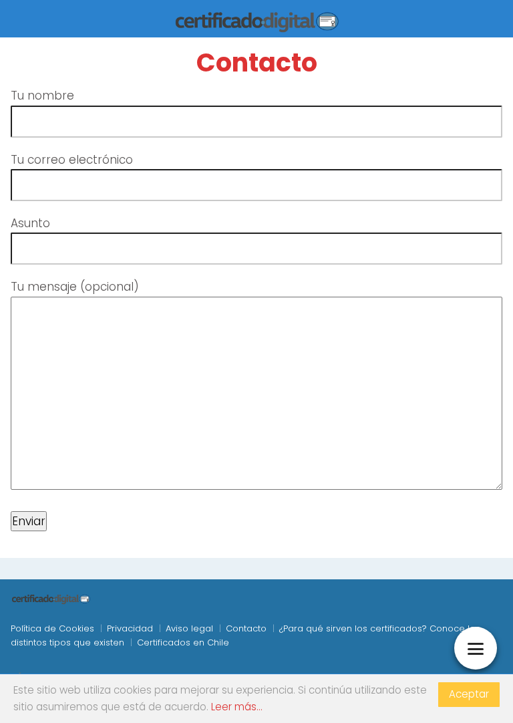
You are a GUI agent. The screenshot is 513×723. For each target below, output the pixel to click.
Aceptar (469, 694)
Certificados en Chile (183, 642)
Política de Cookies (52, 628)
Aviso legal (189, 628)
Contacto (246, 628)
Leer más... (237, 707)
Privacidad (130, 628)
